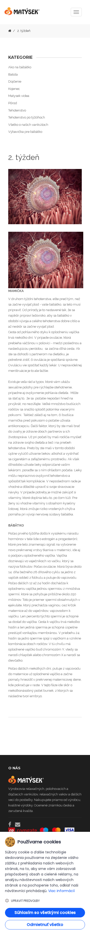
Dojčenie (14, 81)
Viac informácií (61, 890)
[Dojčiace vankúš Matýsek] (9, 31)
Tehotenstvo (17, 110)
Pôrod (12, 103)
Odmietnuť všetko (45, 924)
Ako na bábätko (19, 67)
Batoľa (13, 74)
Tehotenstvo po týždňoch (26, 117)
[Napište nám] (17, 824)
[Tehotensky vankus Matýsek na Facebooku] (9, 824)
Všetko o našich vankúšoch (28, 125)
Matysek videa (18, 96)
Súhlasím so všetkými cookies (45, 912)
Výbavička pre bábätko (25, 132)
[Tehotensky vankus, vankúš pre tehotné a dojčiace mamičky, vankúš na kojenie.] (22, 13)
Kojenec (14, 89)
